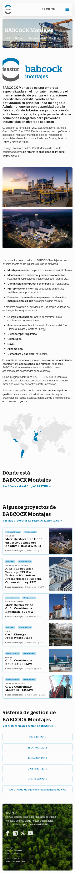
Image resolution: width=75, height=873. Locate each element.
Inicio (8, 38)
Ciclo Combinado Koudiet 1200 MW (18, 662)
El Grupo (20, 38)
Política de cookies (12, 853)
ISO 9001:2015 (37, 737)
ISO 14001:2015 (37, 747)
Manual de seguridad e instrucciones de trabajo (30, 817)
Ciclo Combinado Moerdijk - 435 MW (19, 688)
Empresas (35, 38)
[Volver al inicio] (8, 9)
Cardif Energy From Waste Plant (18, 636)
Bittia (23, 861)
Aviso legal (9, 847)
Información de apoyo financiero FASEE (26, 824)
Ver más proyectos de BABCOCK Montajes (30, 520)
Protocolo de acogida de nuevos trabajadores (29, 820)
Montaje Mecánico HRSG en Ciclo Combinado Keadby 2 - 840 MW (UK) (24, 542)
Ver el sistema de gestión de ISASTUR (28, 726)
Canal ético (11, 813)
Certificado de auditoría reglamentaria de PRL (37, 789)
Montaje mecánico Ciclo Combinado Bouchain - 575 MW (19, 608)
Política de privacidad (13, 850)
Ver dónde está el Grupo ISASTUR (25, 486)
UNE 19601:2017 (37, 768)
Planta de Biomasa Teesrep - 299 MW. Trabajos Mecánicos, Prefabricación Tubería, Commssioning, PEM (23, 575)
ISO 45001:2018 (37, 758)
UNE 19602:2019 (37, 779)
